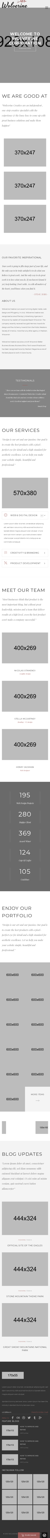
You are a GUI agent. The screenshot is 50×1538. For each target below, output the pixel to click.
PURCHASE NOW (25, 48)
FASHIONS (22, 1240)
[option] (25, 41)
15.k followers (6, 1412)
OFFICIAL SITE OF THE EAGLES (25, 1245)
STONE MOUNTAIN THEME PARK (25, 1296)
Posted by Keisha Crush (39, 1412)
